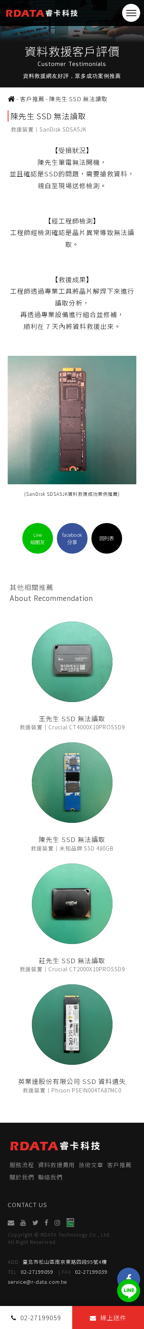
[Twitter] (36, 1222)
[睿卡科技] (11, 99)
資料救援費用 (56, 1165)
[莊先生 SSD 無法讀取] (72, 904)
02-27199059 (30, 1271)
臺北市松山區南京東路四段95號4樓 (57, 1261)
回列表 (106, 538)
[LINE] (128, 1290)
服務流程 (22, 1165)
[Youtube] (24, 1222)
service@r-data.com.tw (37, 1281)
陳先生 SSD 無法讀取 (72, 839)
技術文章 (91, 1165)
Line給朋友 (37, 538)
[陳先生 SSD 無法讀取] (72, 782)
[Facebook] (47, 1222)
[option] (72, 43)
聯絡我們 (50, 1177)
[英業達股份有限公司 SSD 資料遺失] (72, 1024)
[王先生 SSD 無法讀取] (72, 662)
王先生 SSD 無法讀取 (72, 718)
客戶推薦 (119, 1165)
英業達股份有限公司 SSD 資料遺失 (72, 1081)
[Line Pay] (70, 1222)
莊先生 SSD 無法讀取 (72, 960)
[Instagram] (58, 1222)
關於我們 (22, 1177)
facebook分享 (72, 538)
